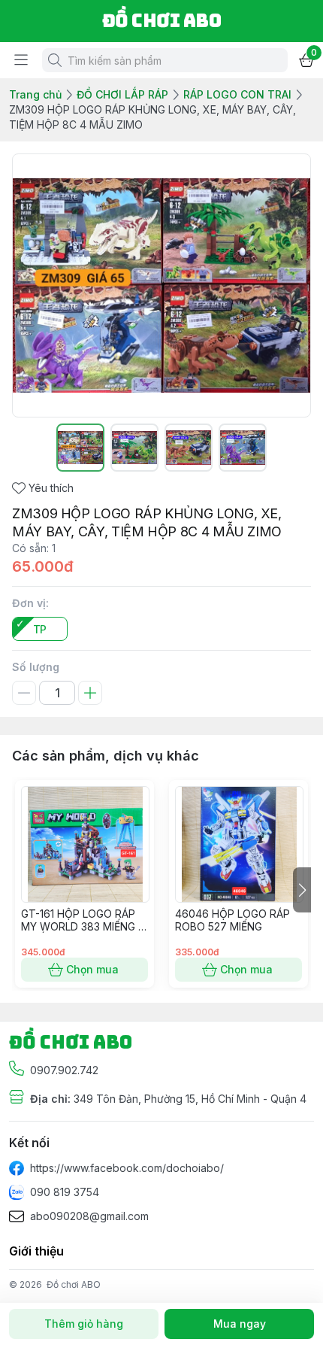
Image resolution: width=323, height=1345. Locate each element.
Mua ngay (239, 1323)
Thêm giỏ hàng (83, 1323)
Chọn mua (92, 969)
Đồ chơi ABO (74, 1284)
